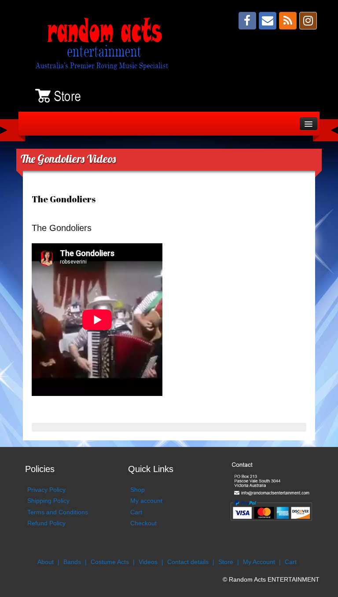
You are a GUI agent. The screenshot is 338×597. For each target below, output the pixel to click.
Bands (72, 561)
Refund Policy (46, 523)
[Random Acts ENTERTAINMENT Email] (267, 20)
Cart (136, 512)
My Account (259, 561)
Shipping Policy (48, 500)
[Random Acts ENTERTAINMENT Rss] (288, 20)
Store (225, 561)
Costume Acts (110, 561)
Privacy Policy (46, 489)
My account (146, 500)
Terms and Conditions (57, 512)
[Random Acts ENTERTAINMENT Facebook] (247, 20)
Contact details (188, 561)
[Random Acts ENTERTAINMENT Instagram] (308, 20)
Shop (137, 489)
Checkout (143, 523)
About (45, 561)
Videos (148, 561)
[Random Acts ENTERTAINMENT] (104, 42)
